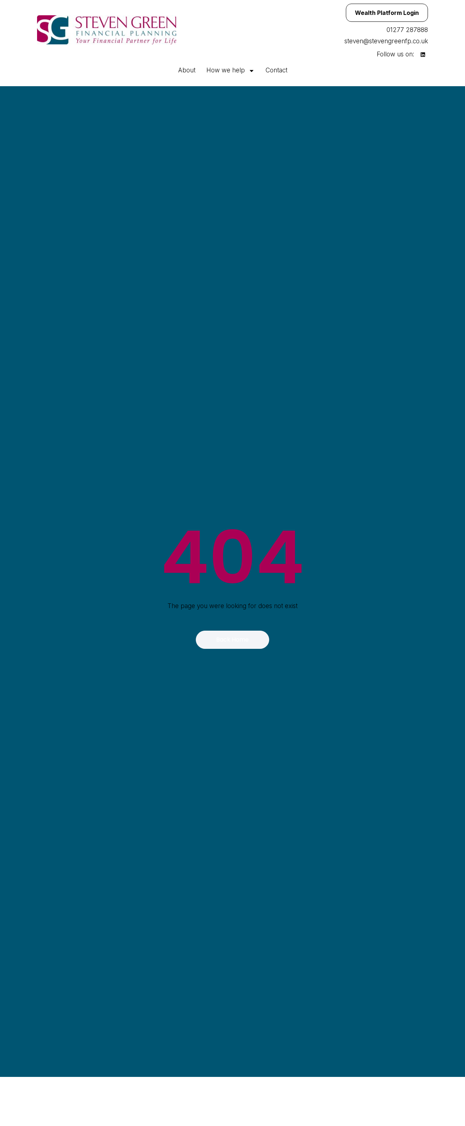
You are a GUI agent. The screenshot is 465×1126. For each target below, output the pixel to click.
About (186, 70)
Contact (276, 70)
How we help (225, 70)
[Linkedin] (423, 54)
